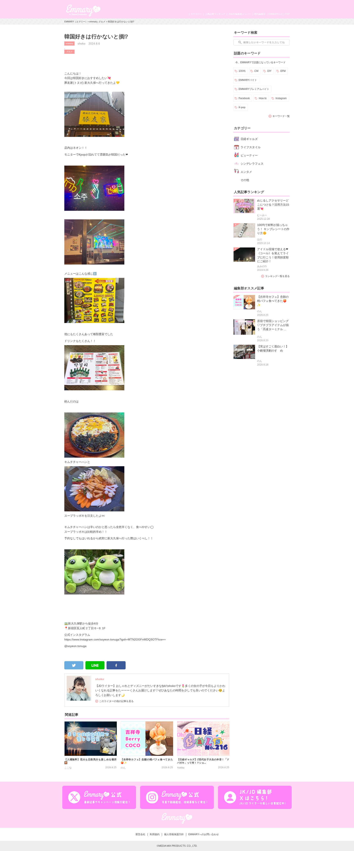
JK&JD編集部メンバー (239, 14)
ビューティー (249, 155)
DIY (269, 71)
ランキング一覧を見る (277, 276)
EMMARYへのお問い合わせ (203, 834)
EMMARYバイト (248, 80)
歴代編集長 (260, 14)
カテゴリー (196, 14)
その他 (245, 180)
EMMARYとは (276, 14)
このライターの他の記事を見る (116, 701)
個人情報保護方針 (174, 834)
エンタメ (246, 171)
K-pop (242, 107)
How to (263, 98)
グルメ (102, 21)
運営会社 (140, 834)
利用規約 (155, 834)
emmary (93, 21)
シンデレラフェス (252, 163)
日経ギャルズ (249, 139)
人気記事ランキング (215, 14)
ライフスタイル (251, 147)
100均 (242, 71)
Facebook (244, 98)
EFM (283, 71)
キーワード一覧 (281, 116)
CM (256, 71)
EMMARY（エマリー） (75, 21)
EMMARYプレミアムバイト (254, 89)
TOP (287, 14)
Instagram (281, 98)
